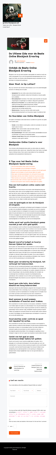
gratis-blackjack (21, 61)
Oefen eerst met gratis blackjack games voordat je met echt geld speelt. (29, 170)
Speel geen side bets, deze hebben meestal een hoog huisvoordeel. (28, 176)
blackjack (32, 62)
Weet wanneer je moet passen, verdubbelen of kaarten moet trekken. (28, 178)
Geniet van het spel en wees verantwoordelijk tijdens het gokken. (27, 181)
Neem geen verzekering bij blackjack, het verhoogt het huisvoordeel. (28, 174)
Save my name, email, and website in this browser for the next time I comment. (28, 421)
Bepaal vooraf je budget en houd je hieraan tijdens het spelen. (26, 172)
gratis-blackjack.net (11, 23)
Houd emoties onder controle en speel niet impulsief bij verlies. (27, 179)
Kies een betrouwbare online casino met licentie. (23, 166)
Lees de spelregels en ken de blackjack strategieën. (24, 168)
